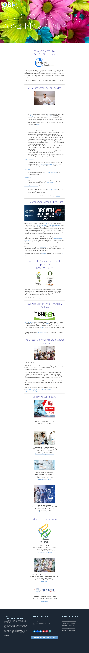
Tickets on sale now (44, 512)
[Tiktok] (49, 631)
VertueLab (43, 247)
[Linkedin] (34, 631)
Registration (44, 581)
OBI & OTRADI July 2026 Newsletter (68, 623)
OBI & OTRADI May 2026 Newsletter (68, 628)
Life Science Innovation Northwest (48, 164)
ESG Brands (27, 169)
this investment (41, 332)
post (60, 166)
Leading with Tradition (20, 632)
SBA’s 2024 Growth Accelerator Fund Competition (47, 225)
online (37, 124)
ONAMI (41, 327)
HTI (25, 127)
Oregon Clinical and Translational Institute (41, 116)
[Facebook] (37, 631)
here (40, 298)
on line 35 (43, 253)
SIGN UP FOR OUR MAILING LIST (44, 637)
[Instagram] (46, 631)
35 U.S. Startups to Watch (50, 172)
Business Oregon (29, 322)
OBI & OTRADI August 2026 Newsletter (69, 621)
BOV (47, 324)
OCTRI (45, 223)
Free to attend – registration (44, 552)
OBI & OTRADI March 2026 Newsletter (69, 632)
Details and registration (44, 479)
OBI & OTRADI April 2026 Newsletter (69, 630)
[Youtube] (43, 631)
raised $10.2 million (52, 189)
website (58, 196)
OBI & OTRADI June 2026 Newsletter (68, 625)
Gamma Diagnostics (29, 111)
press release (50, 182)
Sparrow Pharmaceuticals (31, 186)
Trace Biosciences (29, 159)
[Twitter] (40, 631)
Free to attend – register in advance (44, 454)
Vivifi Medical (27, 177)
